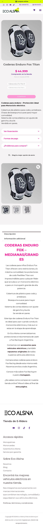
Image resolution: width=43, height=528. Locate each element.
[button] (40, 10)
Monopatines (9, 442)
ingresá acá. (26, 520)
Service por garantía (12, 452)
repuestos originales (17, 352)
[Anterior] (2, 1)
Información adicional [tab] (14, 239)
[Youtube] (14, 428)
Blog (5, 467)
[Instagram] (19, 428)
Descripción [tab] (10, 234)
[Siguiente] (40, 1)
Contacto (7, 471)
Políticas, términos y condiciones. (18, 503)
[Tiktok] (24, 428)
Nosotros (7, 464)
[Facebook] (29, 428)
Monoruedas (9, 445)
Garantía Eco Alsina (11, 449)
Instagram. (25, 375)
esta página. (21, 387)
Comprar (21, 96)
